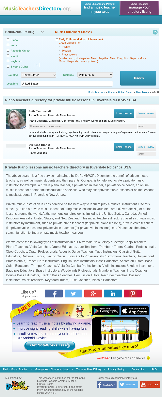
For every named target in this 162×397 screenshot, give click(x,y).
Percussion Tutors (86, 275)
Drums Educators (64, 246)
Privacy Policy (116, 369)
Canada (130, 213)
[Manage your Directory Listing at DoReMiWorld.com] (139, 8)
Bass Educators (107, 261)
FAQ (154, 369)
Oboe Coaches (16, 251)
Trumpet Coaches (43, 265)
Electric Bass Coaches (57, 275)
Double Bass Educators (22, 275)
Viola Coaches (39, 246)
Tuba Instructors (106, 251)
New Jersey (142, 92)
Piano (111, 92)
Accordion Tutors (131, 261)
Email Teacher (124, 146)
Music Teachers (96, 92)
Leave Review (146, 146)
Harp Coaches (137, 270)
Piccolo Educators (104, 280)
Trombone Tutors (111, 246)
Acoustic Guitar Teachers (76, 251)
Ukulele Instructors (140, 265)
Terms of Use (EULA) (88, 369)
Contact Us (138, 369)
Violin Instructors (114, 265)
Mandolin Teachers (112, 270)
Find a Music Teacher (15, 369)
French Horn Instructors (43, 261)
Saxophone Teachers (120, 256)
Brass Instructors (47, 270)
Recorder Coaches (114, 275)
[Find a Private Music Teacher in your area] (100, 8)
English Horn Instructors (78, 261)
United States (125, 92)
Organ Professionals (43, 251)
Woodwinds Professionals (79, 270)
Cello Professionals (90, 256)
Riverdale (53, 115)
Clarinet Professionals (139, 246)
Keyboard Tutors (56, 280)
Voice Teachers (32, 280)
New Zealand (70, 218)
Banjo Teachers (135, 242)
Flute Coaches (80, 280)
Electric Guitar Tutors (60, 256)
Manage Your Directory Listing (52, 369)
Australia (26, 218)
